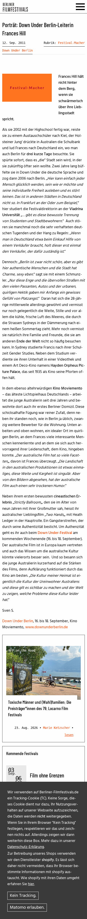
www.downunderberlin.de (46, 627)
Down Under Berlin (17, 50)
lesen (68, 735)
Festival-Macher (71, 43)
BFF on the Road (21, 650)
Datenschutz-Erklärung (25, 847)
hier (31, 884)
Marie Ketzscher (56, 728)
